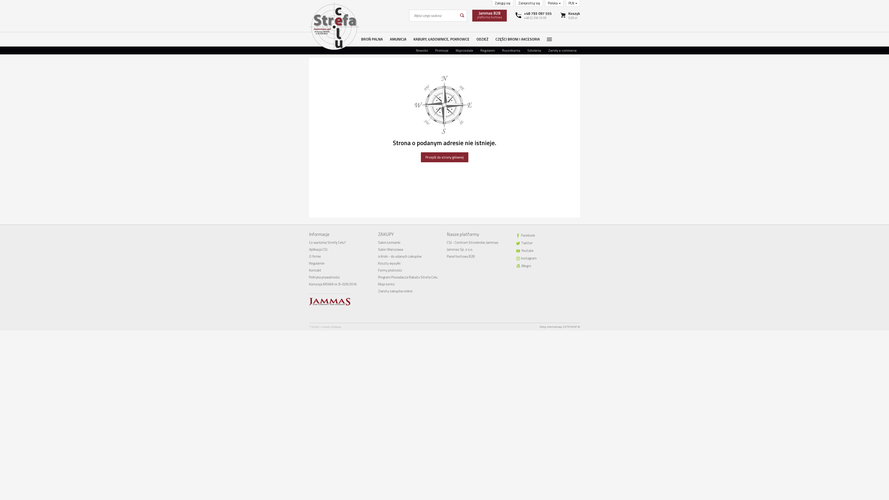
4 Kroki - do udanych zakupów (400, 256)
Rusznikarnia (511, 50)
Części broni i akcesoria (517, 39)
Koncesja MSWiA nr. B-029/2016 (333, 284)
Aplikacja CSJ (318, 249)
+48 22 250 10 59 (535, 18)
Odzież (482, 39)
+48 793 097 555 (538, 13)
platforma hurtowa (489, 14)
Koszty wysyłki (389, 263)
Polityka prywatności (324, 277)
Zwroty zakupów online (395, 291)
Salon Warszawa (390, 249)
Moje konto (386, 284)
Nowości (422, 50)
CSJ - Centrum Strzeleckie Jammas (472, 242)
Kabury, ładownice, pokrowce (441, 39)
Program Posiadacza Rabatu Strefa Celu (408, 277)
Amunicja (398, 39)
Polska (553, 3)
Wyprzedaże (464, 50)
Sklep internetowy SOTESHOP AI (559, 327)
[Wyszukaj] (462, 16)
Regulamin (487, 50)
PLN (572, 3)
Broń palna (372, 39)
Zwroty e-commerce (562, 50)
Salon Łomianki (389, 242)
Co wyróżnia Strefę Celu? (327, 242)
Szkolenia (534, 50)
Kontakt (315, 270)
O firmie (315, 256)
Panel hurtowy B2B (461, 256)
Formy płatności (390, 270)
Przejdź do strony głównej (445, 157)
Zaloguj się (502, 3)
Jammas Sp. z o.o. (460, 249)
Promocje (441, 50)
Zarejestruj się (529, 3)
